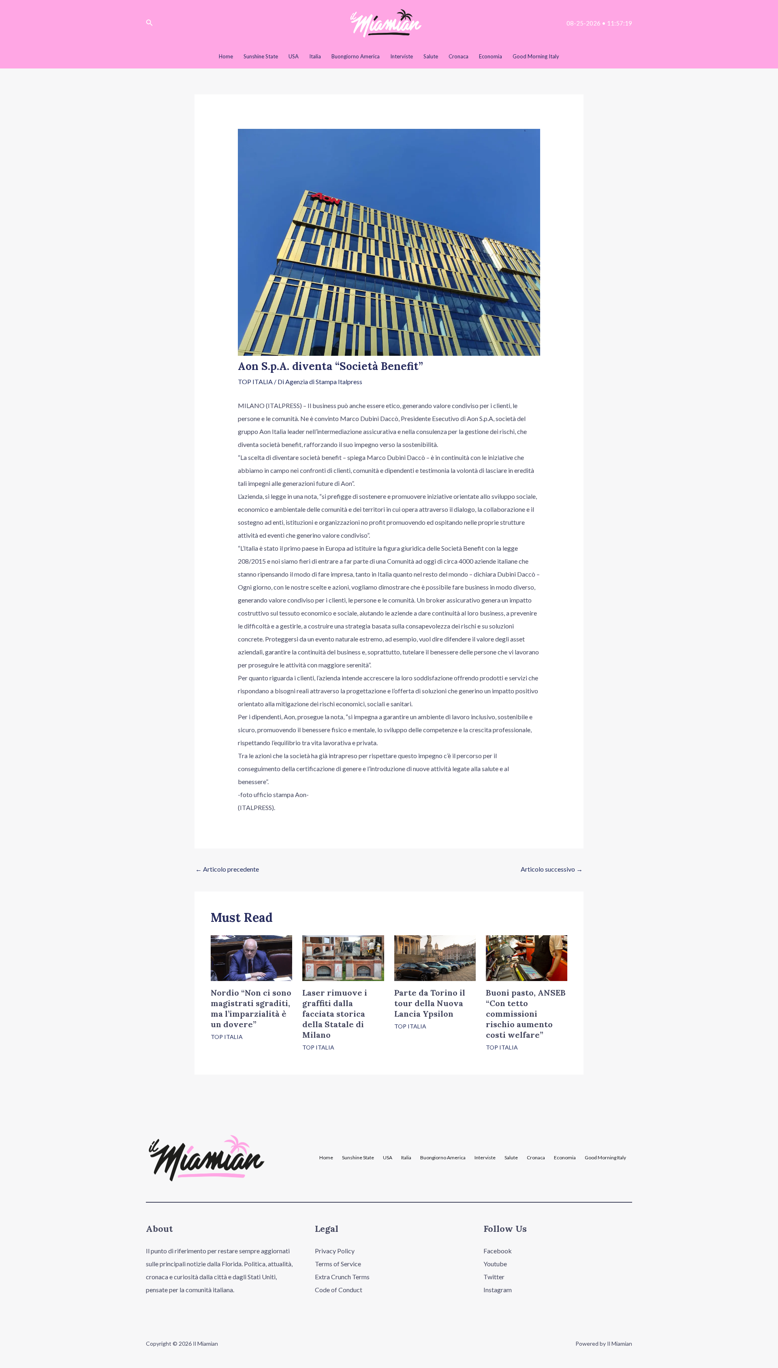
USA (387, 1157)
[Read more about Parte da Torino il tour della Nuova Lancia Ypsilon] (435, 957)
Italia (406, 1157)
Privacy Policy (335, 1251)
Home (326, 1157)
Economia (565, 1157)
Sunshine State (358, 1157)
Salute (511, 1157)
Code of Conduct (338, 1289)
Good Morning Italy (605, 1157)
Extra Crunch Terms (342, 1276)
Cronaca (536, 1157)
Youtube (495, 1264)
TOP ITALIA (255, 381)
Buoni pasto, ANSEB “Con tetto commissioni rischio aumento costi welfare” (526, 1014)
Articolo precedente (227, 869)
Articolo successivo (552, 869)
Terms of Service (338, 1264)
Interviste (485, 1157)
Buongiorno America (443, 1157)
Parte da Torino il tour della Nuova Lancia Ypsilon (429, 1003)
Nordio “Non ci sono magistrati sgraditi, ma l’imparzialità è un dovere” (251, 1008)
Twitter (493, 1276)
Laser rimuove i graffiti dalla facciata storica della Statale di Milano (334, 1014)
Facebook (497, 1251)
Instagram (497, 1289)
